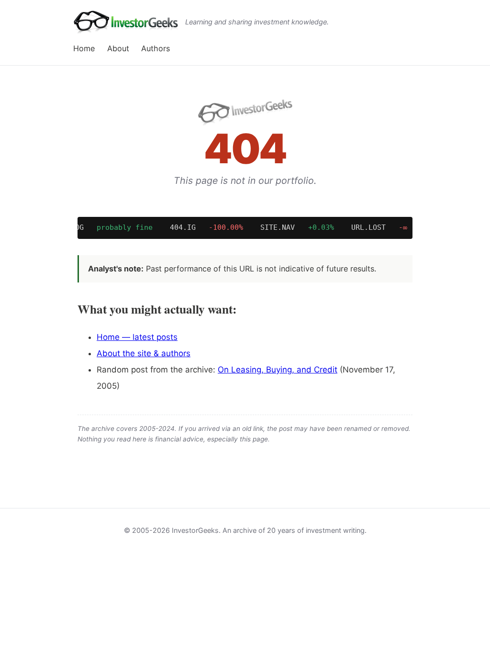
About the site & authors (143, 353)
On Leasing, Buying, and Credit (277, 369)
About (118, 48)
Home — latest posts (137, 337)
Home (84, 48)
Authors (155, 48)
